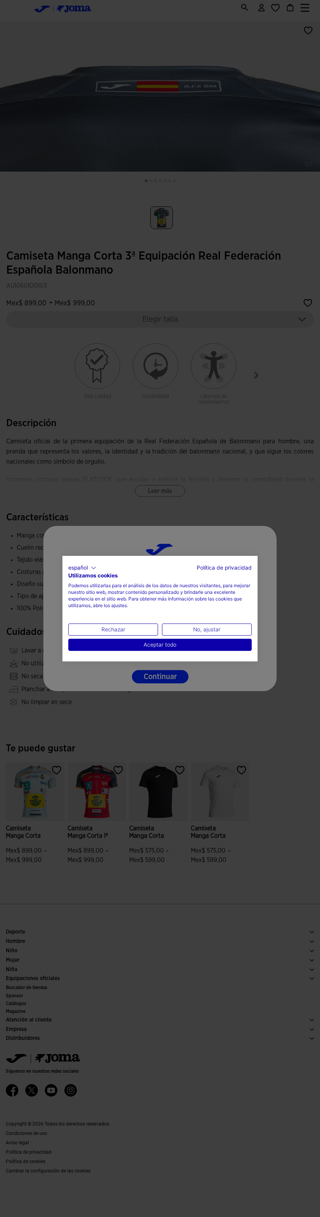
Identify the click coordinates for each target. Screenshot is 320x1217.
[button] (82, 567)
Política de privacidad (224, 567)
